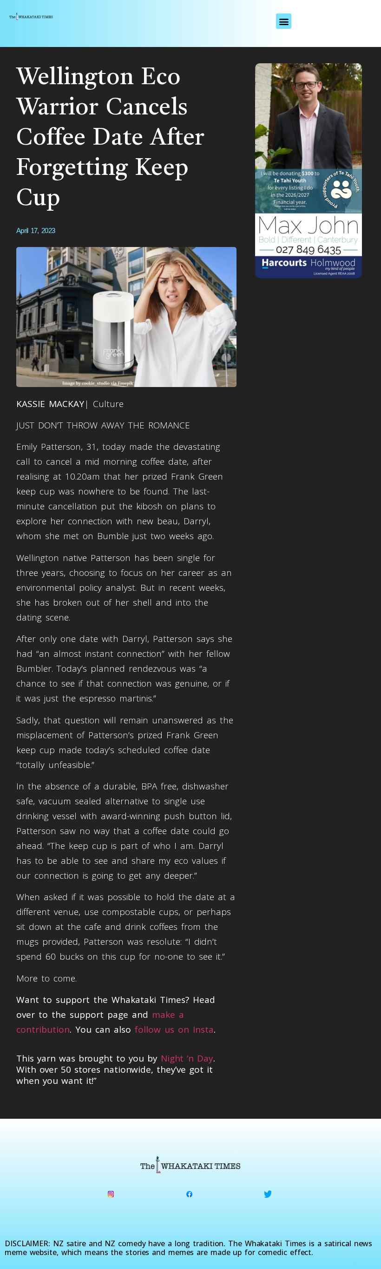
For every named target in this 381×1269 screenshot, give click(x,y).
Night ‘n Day (187, 1058)
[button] (283, 21)
